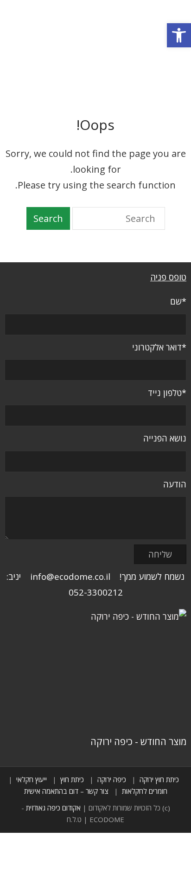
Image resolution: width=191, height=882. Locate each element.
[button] (179, 35)
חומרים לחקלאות (144, 791)
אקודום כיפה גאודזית (53, 807)
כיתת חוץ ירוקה (159, 779)
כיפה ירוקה (111, 779)
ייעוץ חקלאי (31, 779)
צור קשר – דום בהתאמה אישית (66, 791)
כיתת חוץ (72, 779)
